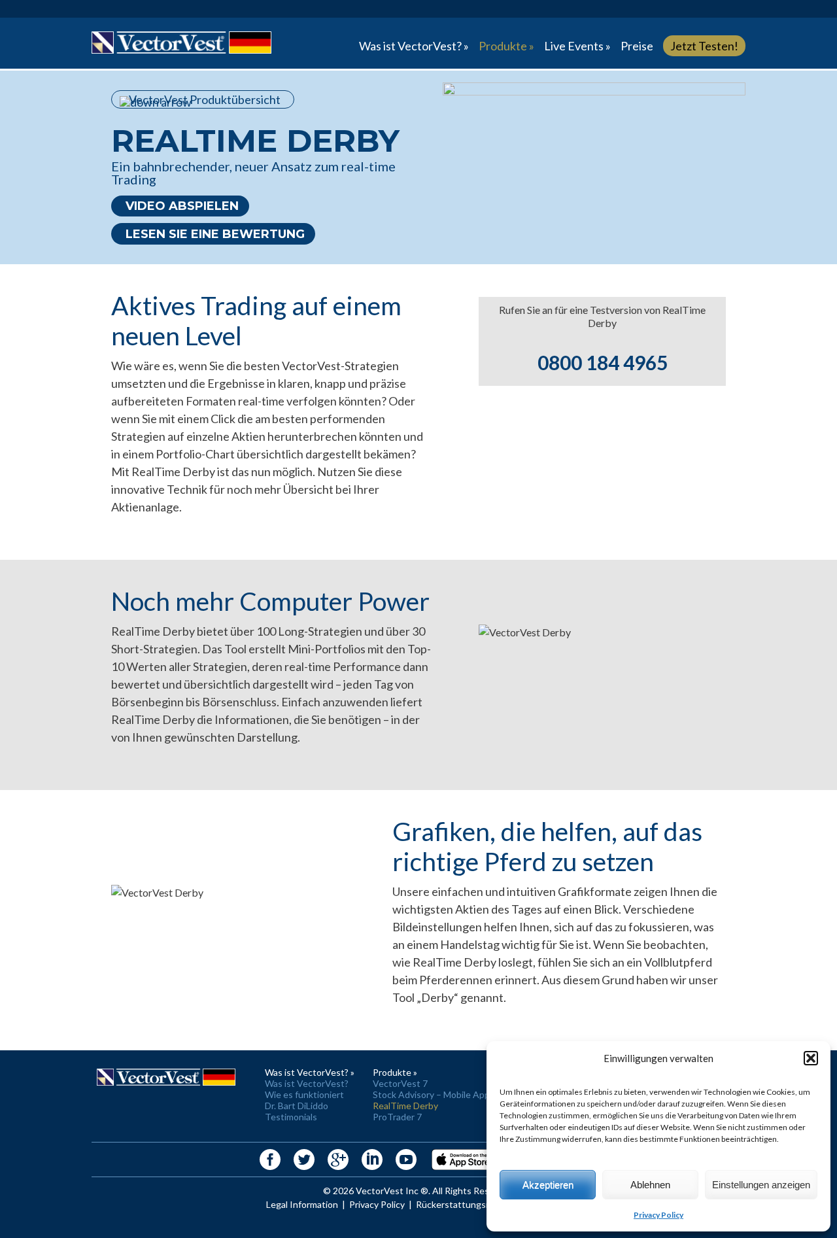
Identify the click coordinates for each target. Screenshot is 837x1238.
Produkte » (506, 46)
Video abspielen (182, 206)
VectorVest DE (181, 42)
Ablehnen (650, 1184)
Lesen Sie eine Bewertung (215, 234)
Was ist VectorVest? (307, 1083)
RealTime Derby (405, 1105)
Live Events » (577, 46)
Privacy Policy (658, 1215)
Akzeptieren (547, 1184)
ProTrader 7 (397, 1116)
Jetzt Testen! (704, 46)
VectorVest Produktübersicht (205, 99)
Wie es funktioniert (304, 1094)
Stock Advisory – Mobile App (431, 1094)
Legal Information (302, 1204)
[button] (810, 1058)
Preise (637, 46)
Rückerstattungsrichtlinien (471, 1204)
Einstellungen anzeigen (761, 1184)
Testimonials (291, 1116)
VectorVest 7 (400, 1083)
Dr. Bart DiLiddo (296, 1105)
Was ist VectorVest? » (414, 46)
